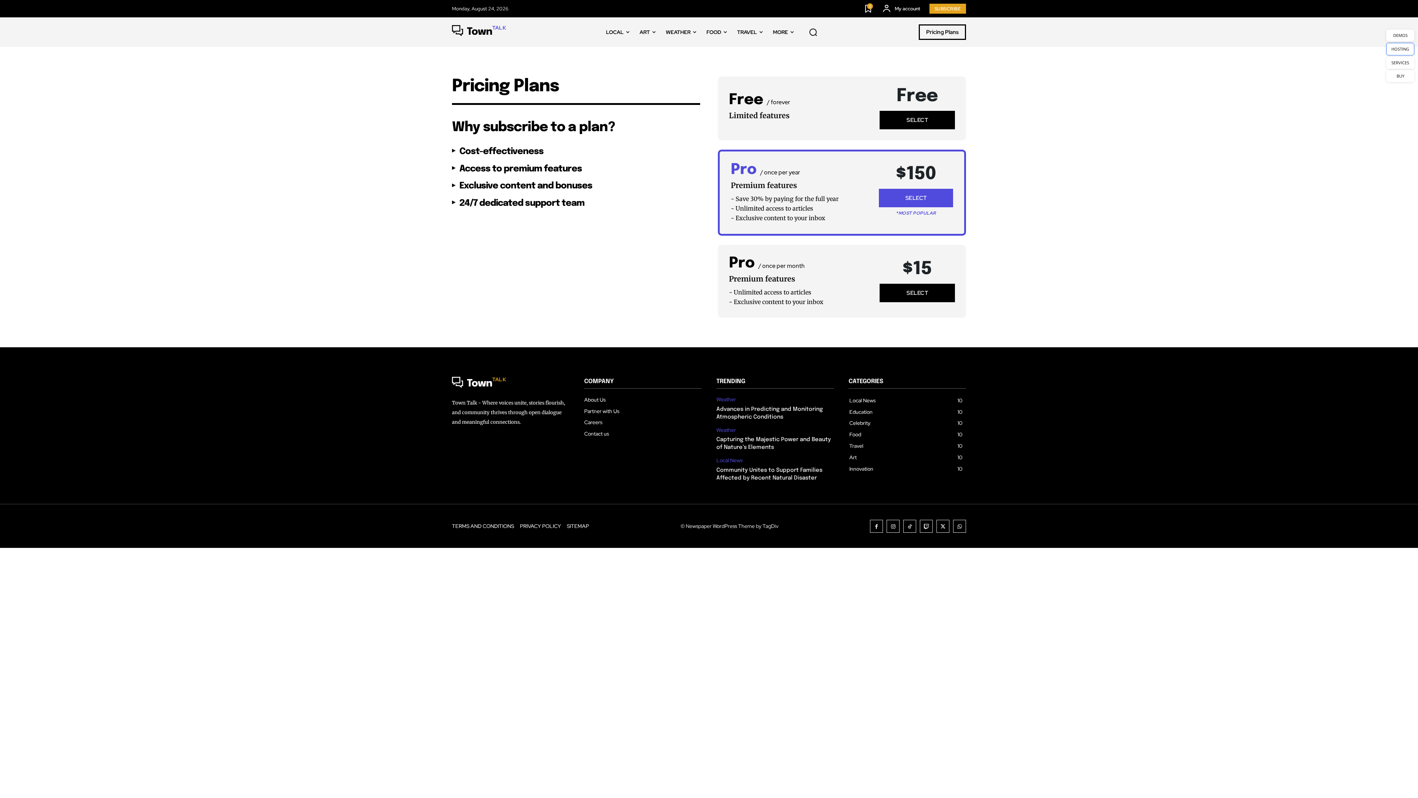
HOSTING (1400, 49)
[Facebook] (876, 526)
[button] (813, 32)
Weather (726, 399)
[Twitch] (926, 526)
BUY (1400, 76)
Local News (729, 460)
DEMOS (1400, 35)
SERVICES (1400, 62)
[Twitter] (942, 526)
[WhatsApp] (959, 526)
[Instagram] (893, 526)
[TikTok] (909, 526)
